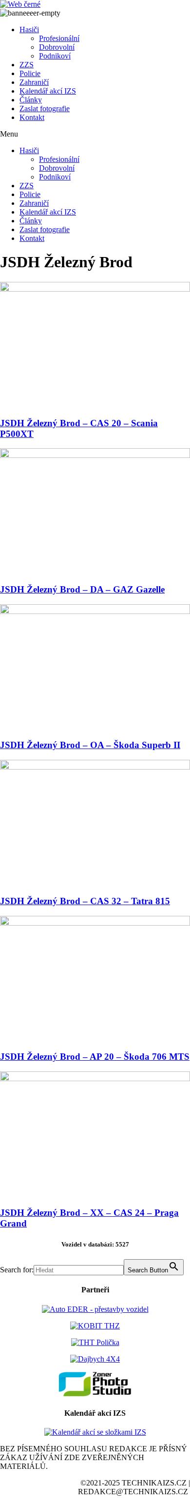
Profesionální (59, 38)
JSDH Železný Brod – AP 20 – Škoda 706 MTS (95, 1056)
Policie (29, 73)
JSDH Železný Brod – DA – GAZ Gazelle (82, 589)
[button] (95, 134)
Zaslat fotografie (44, 108)
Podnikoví (55, 56)
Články (30, 100)
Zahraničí (34, 82)
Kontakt (31, 117)
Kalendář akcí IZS (47, 91)
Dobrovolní (57, 47)
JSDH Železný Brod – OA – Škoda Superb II (90, 745)
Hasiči (29, 29)
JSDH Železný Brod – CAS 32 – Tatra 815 (85, 901)
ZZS (26, 64)
